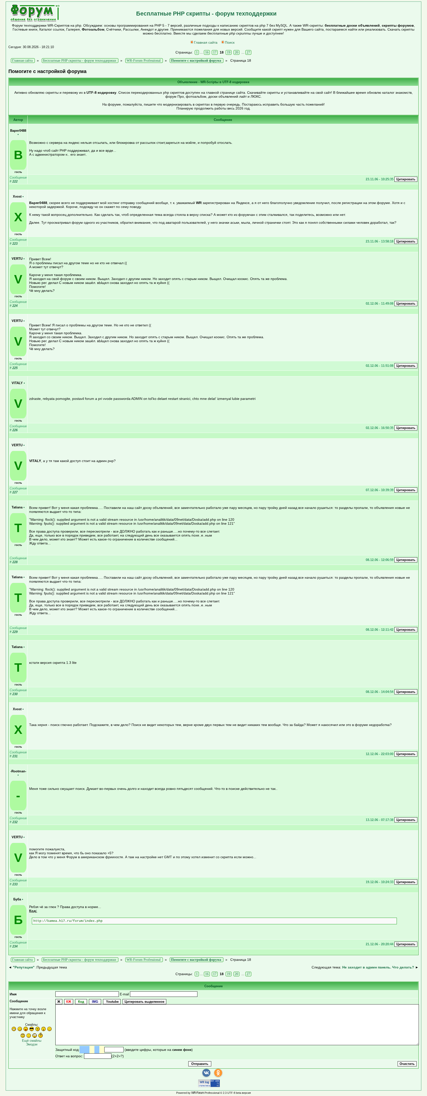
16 (207, 52)
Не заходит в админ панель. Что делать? (378, 967)
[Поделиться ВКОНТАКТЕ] (206, 1073)
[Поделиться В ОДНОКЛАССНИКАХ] (218, 1073)
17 (214, 52)
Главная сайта (205, 42)
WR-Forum (197, 1093)
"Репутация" (24, 967)
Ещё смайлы (31, 1040)
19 (228, 52)
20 (236, 52)
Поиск (230, 42)
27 (248, 52)
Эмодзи (31, 1044)
